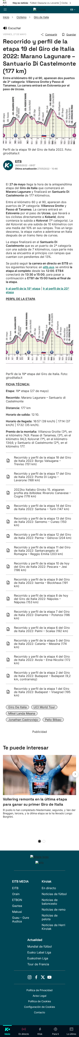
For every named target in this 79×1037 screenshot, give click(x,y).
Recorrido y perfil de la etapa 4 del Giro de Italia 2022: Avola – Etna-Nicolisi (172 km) (42, 660)
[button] (75, 774)
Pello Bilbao (53, 720)
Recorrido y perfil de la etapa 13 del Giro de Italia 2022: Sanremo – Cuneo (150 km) (42, 522)
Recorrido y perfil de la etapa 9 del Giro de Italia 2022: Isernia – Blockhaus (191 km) (42, 583)
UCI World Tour (44, 707)
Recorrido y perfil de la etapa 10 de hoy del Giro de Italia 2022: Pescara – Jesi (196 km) (41, 566)
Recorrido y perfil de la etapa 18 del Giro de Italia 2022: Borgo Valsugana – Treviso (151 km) (42, 461)
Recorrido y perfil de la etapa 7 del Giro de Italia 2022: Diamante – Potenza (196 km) (42, 615)
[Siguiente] (70, 3)
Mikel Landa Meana (21, 713)
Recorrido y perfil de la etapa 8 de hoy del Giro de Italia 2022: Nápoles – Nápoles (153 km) (41, 599)
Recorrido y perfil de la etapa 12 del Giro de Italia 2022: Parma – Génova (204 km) (42, 536)
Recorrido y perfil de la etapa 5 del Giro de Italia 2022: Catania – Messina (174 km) (42, 644)
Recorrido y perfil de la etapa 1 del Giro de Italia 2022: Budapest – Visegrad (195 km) (42, 692)
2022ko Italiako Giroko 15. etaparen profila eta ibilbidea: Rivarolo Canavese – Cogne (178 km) (42, 493)
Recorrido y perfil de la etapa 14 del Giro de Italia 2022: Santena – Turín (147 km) (42, 507)
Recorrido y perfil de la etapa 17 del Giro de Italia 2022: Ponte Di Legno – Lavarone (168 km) (42, 477)
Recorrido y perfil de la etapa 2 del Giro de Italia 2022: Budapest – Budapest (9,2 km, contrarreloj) (42, 676)
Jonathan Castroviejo (23, 720)
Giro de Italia (17, 707)
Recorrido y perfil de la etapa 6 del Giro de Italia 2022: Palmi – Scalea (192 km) (42, 629)
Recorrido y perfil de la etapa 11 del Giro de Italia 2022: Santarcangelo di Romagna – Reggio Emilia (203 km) (42, 550)
